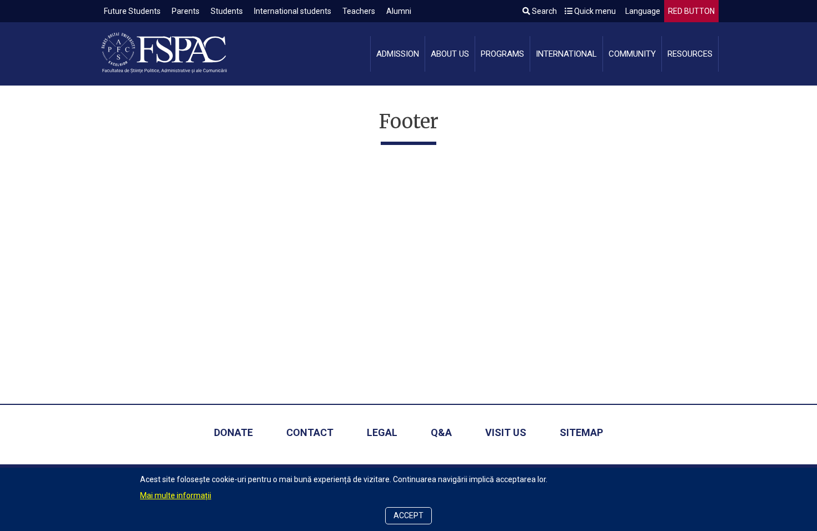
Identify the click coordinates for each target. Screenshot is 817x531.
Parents (186, 11)
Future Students (132, 11)
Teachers (358, 11)
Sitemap (581, 432)
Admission (397, 54)
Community (632, 54)
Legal (382, 432)
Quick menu (594, 11)
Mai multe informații (175, 495)
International (566, 54)
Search (543, 11)
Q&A (441, 432)
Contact (309, 432)
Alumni (398, 11)
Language (642, 11)
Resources (690, 54)
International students (292, 11)
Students (227, 11)
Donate (233, 432)
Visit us (505, 432)
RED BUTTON (691, 11)
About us (450, 54)
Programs (502, 54)
